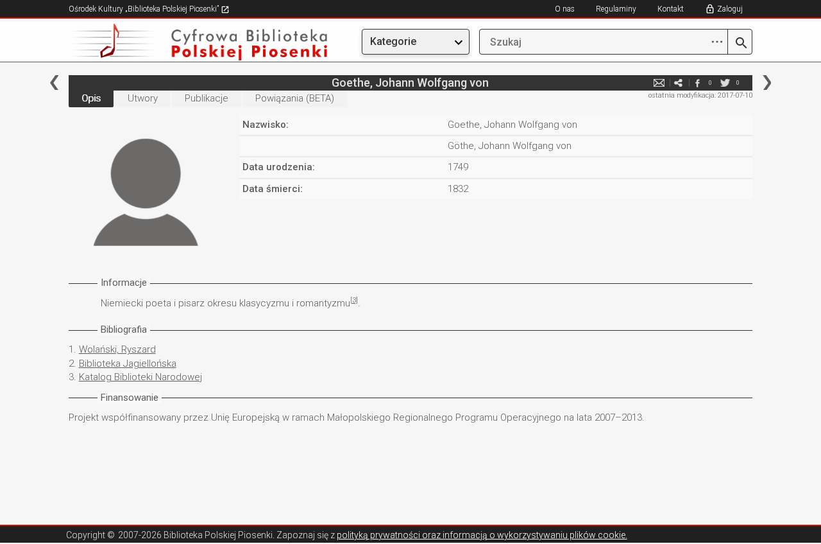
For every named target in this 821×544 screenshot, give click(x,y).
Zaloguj (730, 8)
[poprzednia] (54, 82)
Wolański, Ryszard (117, 349)
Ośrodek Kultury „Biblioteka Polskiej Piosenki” (145, 8)
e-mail (658, 82)
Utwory (143, 98)
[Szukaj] (739, 43)
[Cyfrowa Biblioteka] (171, 42)
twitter (724, 82)
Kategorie (393, 41)
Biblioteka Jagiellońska (127, 363)
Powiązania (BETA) (294, 98)
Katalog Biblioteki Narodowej (140, 377)
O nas (565, 8)
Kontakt (670, 8)
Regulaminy (616, 8)
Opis (91, 98)
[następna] (767, 82)
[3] (354, 300)
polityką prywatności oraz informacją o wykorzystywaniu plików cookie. (482, 535)
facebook (697, 82)
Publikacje (206, 98)
